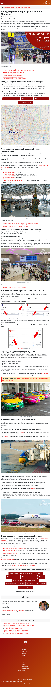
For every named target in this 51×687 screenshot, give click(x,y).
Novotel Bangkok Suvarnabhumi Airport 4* (15, 548)
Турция (23, 655)
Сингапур (24, 657)
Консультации (21, 675)
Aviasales (33, 488)
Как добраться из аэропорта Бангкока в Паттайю (15, 226)
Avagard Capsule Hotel (10, 550)
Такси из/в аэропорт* (13, 577)
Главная (24, 647)
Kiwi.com (36, 246)
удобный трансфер (9, 174)
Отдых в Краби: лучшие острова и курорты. (15, 627)
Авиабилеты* (14, 573)
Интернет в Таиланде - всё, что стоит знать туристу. (17, 623)
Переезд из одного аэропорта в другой (13, 75)
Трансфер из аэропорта (26, 102)
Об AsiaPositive (21, 670)
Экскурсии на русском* (27, 573)
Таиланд (24, 649)
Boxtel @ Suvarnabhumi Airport (12, 553)
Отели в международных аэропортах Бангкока (14, 78)
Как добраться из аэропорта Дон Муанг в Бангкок (15, 287)
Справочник (25, 666)
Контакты (20, 672)
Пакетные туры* (18, 580)
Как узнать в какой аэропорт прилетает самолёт (15, 73)
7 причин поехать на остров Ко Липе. (13, 628)
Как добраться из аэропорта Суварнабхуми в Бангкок (16, 224)
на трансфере (44, 373)
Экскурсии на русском (41, 98)
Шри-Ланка (24, 651)
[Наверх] (48, 684)
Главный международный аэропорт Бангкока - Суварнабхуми (18, 70)
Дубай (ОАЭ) (25, 664)
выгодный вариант (9, 175)
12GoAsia (6, 436)
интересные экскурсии (10, 177)
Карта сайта (21, 677)
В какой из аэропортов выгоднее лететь (13, 77)
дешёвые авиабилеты (9, 172)
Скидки (39, 573)
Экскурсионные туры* (32, 580)
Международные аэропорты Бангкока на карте (15, 69)
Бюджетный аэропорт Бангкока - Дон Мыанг (14, 72)
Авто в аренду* (41, 583)
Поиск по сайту (25, 668)
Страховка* (31, 583)
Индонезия (24, 660)
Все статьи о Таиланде (26, 588)
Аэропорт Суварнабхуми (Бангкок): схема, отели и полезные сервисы (20, 223)
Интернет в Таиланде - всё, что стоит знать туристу (24, 565)
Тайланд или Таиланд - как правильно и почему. (16, 633)
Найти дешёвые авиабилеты (12, 98)
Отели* (42, 577)
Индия (23, 662)
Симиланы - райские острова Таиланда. (14, 631)
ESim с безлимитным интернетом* (15, 583)
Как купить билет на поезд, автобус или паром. (16, 630)
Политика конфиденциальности (25, 679)
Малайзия (24, 653)
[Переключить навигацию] (2, 3)
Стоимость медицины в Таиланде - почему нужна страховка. (19, 625)
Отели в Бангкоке (27, 98)
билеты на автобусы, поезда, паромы (13, 180)
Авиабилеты (4, 318)
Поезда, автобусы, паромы (29, 577)
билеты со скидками (9, 179)
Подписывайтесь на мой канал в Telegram (13, 610)
